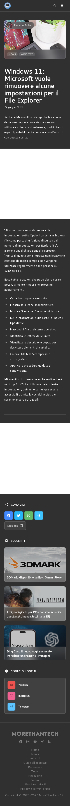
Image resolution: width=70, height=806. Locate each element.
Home (35, 749)
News (12, 54)
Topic (35, 771)
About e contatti (35, 784)
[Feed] (49, 741)
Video (35, 780)
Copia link (12, 525)
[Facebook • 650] (20, 741)
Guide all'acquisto (35, 762)
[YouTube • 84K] (35, 741)
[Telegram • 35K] (42, 741)
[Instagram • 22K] (27, 741)
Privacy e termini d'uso (35, 788)
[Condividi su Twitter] (18, 515)
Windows (27, 54)
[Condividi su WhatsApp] (28, 515)
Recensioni (35, 767)
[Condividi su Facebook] (8, 515)
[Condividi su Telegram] (38, 515)
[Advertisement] (35, 184)
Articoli (35, 758)
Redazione (35, 775)
